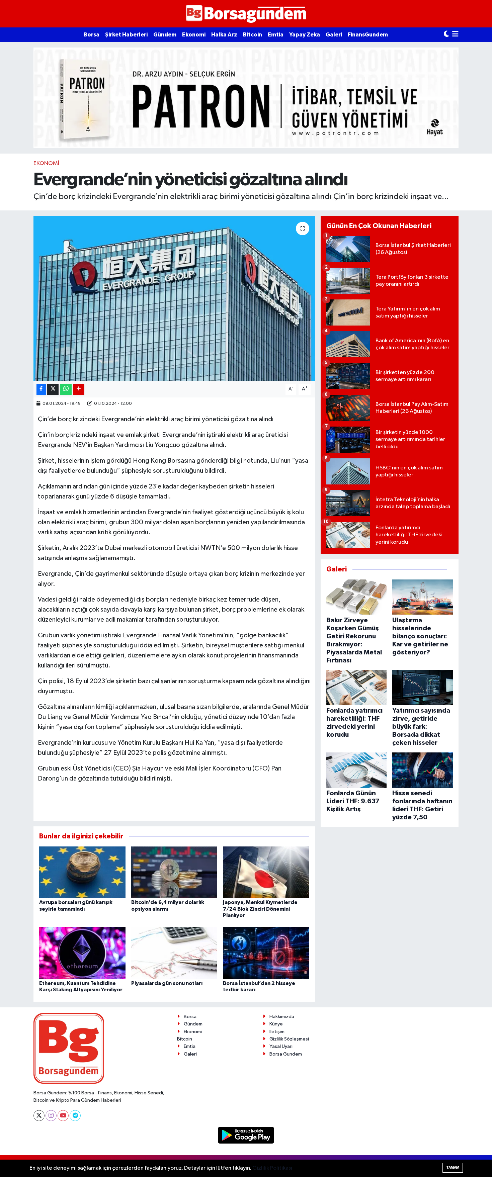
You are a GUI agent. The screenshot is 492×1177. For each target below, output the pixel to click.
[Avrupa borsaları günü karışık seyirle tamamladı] (82, 872)
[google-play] (246, 1135)
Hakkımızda (281, 1016)
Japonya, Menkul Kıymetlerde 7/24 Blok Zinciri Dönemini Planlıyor (260, 909)
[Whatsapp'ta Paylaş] (66, 389)
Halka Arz (224, 34)
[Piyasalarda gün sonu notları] (174, 953)
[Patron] (246, 97)
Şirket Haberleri (126, 34)
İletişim (276, 1031)
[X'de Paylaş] (53, 389)
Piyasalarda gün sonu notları (166, 983)
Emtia (275, 34)
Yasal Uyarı (281, 1046)
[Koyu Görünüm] (446, 34)
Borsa (91, 34)
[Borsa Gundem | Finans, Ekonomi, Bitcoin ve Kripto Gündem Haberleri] (246, 14)
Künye (276, 1023)
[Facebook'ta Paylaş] (41, 389)
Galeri (334, 34)
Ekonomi (194, 34)
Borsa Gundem (285, 1054)
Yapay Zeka (304, 34)
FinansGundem (368, 34)
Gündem (164, 34)
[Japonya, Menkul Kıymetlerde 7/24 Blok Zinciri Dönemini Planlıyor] (266, 872)
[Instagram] (51, 1115)
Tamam (452, 1167)
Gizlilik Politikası (272, 1168)
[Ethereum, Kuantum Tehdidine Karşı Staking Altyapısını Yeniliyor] (82, 953)
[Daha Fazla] (78, 389)
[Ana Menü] (455, 34)
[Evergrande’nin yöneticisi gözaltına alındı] (174, 298)
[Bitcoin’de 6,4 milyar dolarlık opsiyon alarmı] (174, 872)
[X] (39, 1115)
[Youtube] (63, 1115)
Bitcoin (252, 34)
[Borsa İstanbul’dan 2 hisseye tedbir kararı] (266, 953)
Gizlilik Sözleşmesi (289, 1039)
